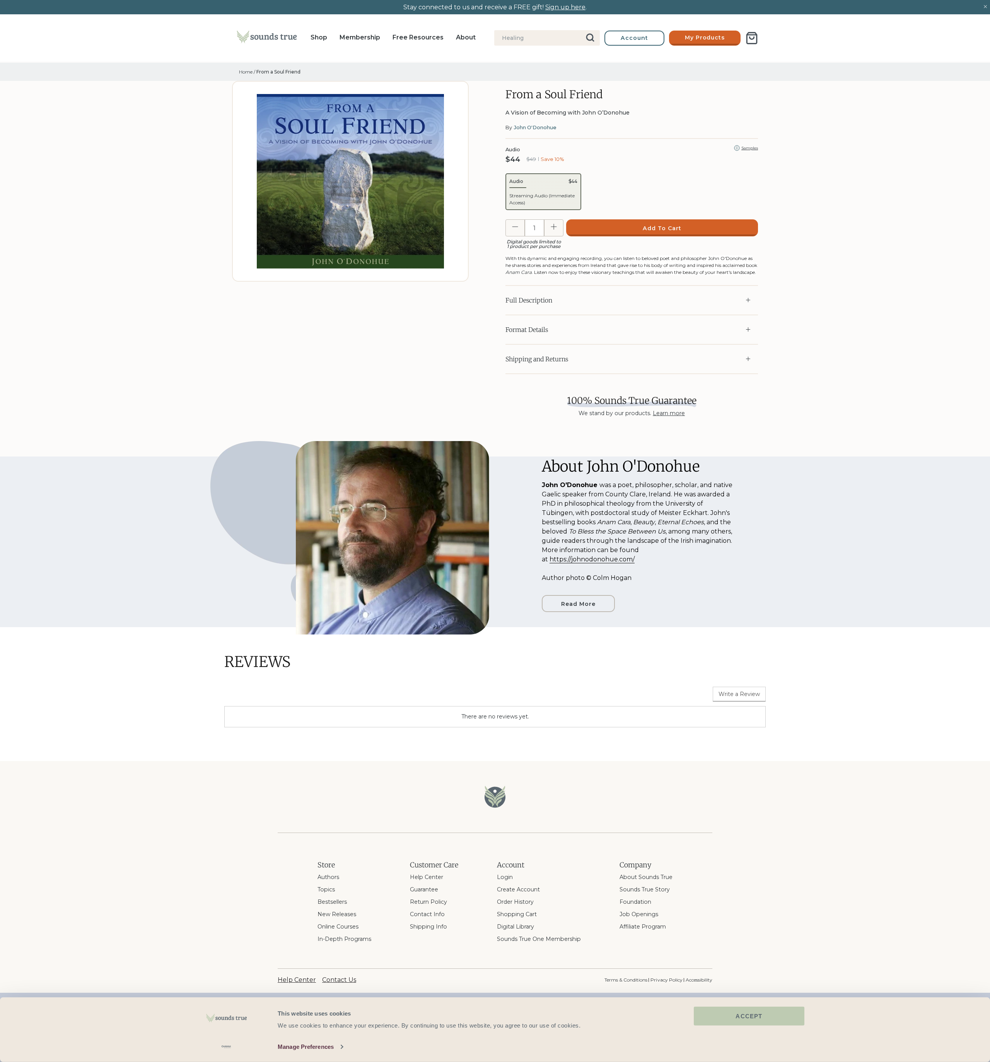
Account (634, 37)
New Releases (336, 914)
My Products (705, 37)
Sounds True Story (645, 889)
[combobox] (547, 38)
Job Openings (639, 914)
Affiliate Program (643, 926)
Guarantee (424, 889)
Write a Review (739, 694)
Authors (328, 877)
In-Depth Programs (344, 938)
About (466, 37)
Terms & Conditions (625, 980)
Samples (749, 147)
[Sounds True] (267, 38)
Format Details (526, 329)
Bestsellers (332, 901)
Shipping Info (428, 926)
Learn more (669, 413)
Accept (749, 1016)
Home (246, 72)
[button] (543, 191)
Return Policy (428, 901)
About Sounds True (646, 877)
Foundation (635, 901)
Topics (326, 889)
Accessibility (699, 980)
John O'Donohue (535, 127)
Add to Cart (662, 228)
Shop (319, 37)
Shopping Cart (517, 914)
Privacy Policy (666, 980)
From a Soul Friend (278, 72)
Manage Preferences (306, 1046)
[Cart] (751, 38)
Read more (578, 603)
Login (505, 877)
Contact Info (427, 914)
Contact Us (339, 979)
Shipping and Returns (536, 359)
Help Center (426, 877)
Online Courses (337, 926)
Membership (360, 37)
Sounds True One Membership (539, 938)
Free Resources (418, 37)
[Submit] (591, 38)
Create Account (518, 889)
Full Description (528, 300)
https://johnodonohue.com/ (592, 559)
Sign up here (565, 7)
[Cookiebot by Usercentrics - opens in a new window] (226, 1047)
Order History (515, 901)
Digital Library (515, 926)
